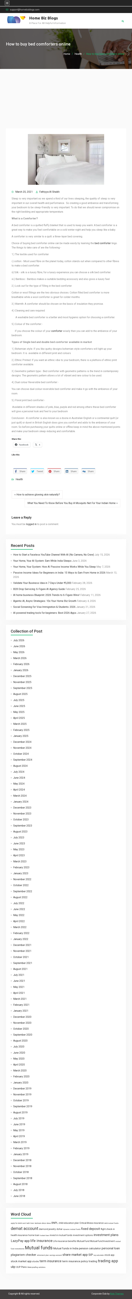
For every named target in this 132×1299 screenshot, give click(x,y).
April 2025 (19, 717)
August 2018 (20, 1184)
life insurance (41, 1241)
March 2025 (20, 723)
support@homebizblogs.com (24, 10)
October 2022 (21, 885)
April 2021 (19, 992)
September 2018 (22, 1178)
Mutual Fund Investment (102, 1241)
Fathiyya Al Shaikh (49, 191)
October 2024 (21, 753)
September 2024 (22, 759)
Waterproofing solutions (36, 1267)
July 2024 (18, 771)
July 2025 (18, 700)
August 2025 (20, 694)
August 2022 (20, 897)
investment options (83, 1235)
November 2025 (22, 682)
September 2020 (22, 1034)
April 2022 (19, 921)
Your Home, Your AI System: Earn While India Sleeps (42, 560)
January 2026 (20, 670)
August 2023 (20, 831)
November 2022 (22, 879)
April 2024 (19, 789)
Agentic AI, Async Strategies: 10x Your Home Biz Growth (44, 600)
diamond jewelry (47, 1229)
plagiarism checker (23, 1255)
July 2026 (18, 640)
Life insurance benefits (64, 1241)
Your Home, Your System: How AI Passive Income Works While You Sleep (54, 566)
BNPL (55, 1222)
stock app (109, 1255)
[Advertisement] (66, 93)
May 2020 (18, 1058)
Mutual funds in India (65, 1248)
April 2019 (19, 1136)
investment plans (106, 1235)
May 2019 (18, 1130)
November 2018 (22, 1166)
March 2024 (20, 795)
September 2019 (22, 1106)
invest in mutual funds (61, 1235)
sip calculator (99, 1255)
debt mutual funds (111, 1223)
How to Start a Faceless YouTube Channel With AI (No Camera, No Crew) (53, 554)
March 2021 (20, 998)
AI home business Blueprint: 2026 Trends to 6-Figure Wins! (46, 595)
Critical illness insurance (92, 1223)
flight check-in (108, 1229)
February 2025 (21, 730)
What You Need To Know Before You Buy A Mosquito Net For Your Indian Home (71, 503)
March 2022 (20, 927)
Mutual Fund (83, 1241)
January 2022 (20, 939)
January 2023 (20, 873)
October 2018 (21, 1172)
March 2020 (20, 1070)
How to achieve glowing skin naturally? (38, 494)
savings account (55, 1255)
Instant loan (44, 1235)
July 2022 (18, 903)
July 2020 (18, 1046)
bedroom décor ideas (43, 1223)
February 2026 (21, 664)
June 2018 (19, 1196)
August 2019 (20, 1112)
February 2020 (21, 1076)
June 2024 (19, 777)
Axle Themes (117, 1293)
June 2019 (19, 1124)
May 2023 (18, 849)
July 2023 (18, 837)
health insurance (19, 1235)
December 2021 (22, 945)
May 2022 (18, 915)
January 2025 (20, 735)
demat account (24, 1228)
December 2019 (22, 1088)
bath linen (30, 1223)
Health (19, 479)
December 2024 (22, 741)
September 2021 (22, 963)
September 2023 (22, 825)
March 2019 (20, 1142)
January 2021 (20, 1010)
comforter (56, 331)
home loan (33, 1235)
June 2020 (19, 1052)
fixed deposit (90, 1229)
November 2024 (22, 747)
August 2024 (20, 765)
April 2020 (19, 1064)
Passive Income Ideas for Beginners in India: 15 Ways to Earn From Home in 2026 (59, 572)
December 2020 (22, 1016)
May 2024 (18, 783)
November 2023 (22, 813)
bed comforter (103, 243)
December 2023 (22, 807)
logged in (31, 524)
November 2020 (22, 1022)
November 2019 (22, 1094)
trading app (108, 1261)
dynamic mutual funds (71, 1229)
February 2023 (21, 867)
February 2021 (21, 1004)
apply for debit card (18, 1223)
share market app (75, 1255)
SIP (90, 1255)
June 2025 (19, 706)
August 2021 (20, 969)
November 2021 (22, 951)
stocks (35, 1261)
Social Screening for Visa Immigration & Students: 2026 (44, 606)
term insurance (50, 1261)
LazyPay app (20, 1241)
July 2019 (18, 1118)
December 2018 (22, 1160)
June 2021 (19, 980)
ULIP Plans (21, 1267)
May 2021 (18, 987)
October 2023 (21, 819)
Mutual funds (39, 1247)
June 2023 (19, 843)
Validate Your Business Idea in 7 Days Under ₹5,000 (42, 582)
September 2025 (22, 688)
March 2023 (20, 861)
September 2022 (22, 891)
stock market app (21, 1261)
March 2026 (20, 658)
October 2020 (21, 1028)
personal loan (111, 1248)
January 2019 (20, 1154)
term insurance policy (75, 1261)
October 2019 (21, 1100)
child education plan (69, 1223)
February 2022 (21, 933)
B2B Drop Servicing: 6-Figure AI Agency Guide (39, 589)
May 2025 (18, 712)
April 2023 (19, 855)
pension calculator (90, 1248)
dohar (60, 1229)
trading (93, 1261)
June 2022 (19, 909)
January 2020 (20, 1082)
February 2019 (21, 1148)
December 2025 (22, 676)
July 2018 (18, 1190)
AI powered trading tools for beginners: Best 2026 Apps (44, 612)
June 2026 (19, 646)
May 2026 (18, 652)
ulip (13, 1267)
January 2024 (20, 801)
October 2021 (21, 957)
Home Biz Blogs (43, 18)
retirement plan (43, 1255)
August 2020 (20, 1040)
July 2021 (18, 974)
